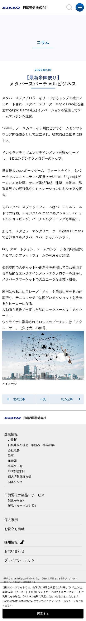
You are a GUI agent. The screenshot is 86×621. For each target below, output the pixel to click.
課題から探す (16, 500)
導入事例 (11, 520)
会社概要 (14, 450)
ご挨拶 (12, 439)
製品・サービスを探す (22, 505)
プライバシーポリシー (21, 560)
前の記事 (19, 399)
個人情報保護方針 (19, 476)
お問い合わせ (14, 551)
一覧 (43, 399)
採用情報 (11, 542)
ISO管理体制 (16, 471)
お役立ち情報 (14, 529)
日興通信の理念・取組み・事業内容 (31, 445)
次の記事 (67, 399)
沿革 (11, 455)
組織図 (12, 460)
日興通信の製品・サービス (24, 495)
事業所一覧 (15, 466)
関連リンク (15, 482)
